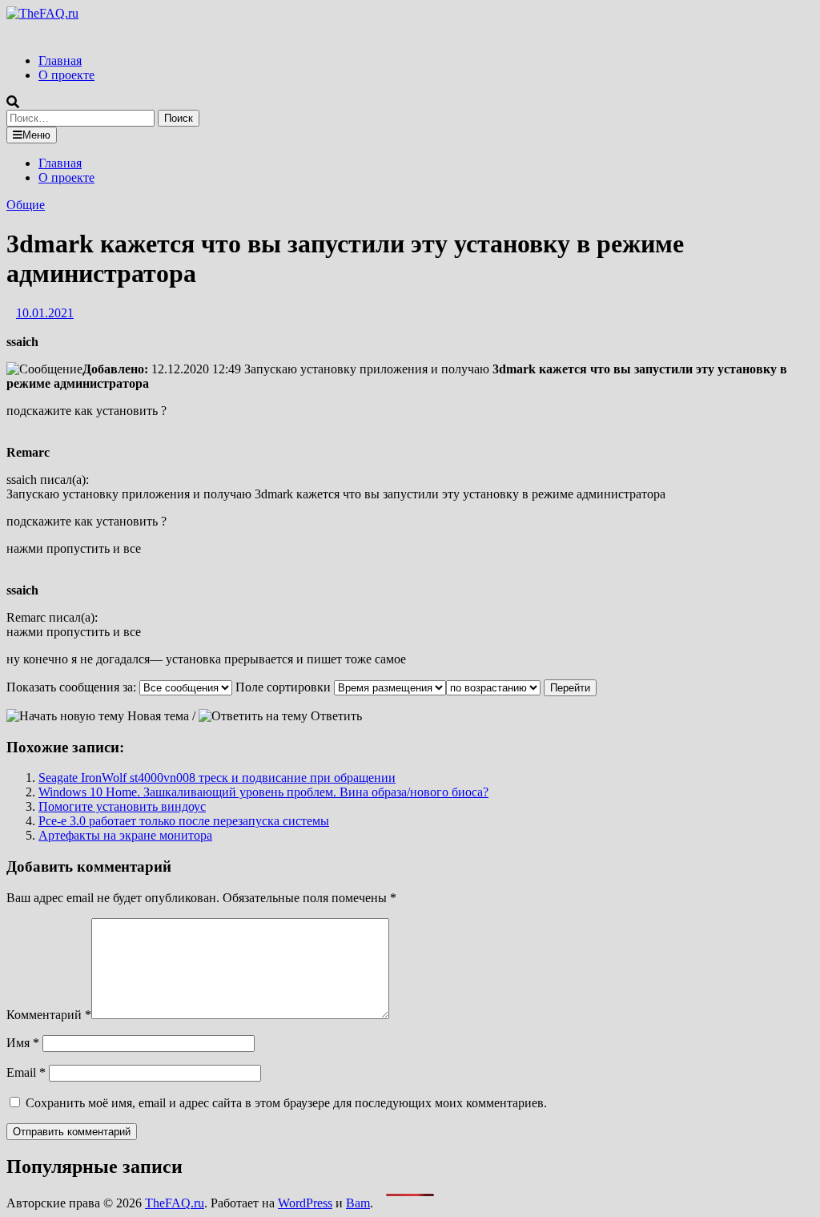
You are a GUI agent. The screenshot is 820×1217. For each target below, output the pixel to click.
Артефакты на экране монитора (125, 835)
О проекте (66, 75)
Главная (60, 60)
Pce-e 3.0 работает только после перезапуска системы (183, 821)
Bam (358, 1203)
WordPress (305, 1203)
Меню (36, 135)
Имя (22, 1043)
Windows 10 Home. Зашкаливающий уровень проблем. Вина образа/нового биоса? (263, 792)
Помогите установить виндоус (122, 806)
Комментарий (48, 1015)
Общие (25, 205)
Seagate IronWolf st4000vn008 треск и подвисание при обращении (217, 777)
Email (26, 1072)
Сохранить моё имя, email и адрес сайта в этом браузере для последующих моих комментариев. (286, 1103)
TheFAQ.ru (174, 1203)
